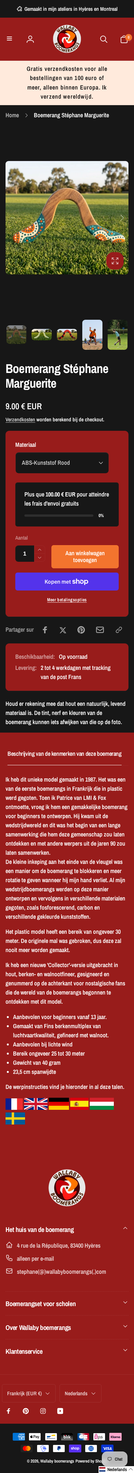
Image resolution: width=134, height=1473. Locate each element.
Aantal (21, 538)
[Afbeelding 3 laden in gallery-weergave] (67, 335)
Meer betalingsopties (67, 600)
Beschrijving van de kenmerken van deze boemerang (64, 754)
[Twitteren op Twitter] (63, 630)
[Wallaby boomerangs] (67, 1209)
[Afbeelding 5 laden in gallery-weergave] (118, 335)
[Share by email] (100, 630)
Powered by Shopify (91, 1461)
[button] (10, 39)
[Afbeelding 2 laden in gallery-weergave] (42, 334)
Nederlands (76, 1393)
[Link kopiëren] (119, 630)
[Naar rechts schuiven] (121, 218)
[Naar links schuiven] (12, 218)
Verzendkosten (20, 419)
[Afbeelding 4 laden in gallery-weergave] (92, 335)
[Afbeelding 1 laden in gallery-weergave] (17, 334)
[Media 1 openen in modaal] (67, 217)
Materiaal (25, 445)
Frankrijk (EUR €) (24, 1393)
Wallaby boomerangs (57, 1461)
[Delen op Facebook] (45, 630)
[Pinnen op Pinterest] (81, 630)
